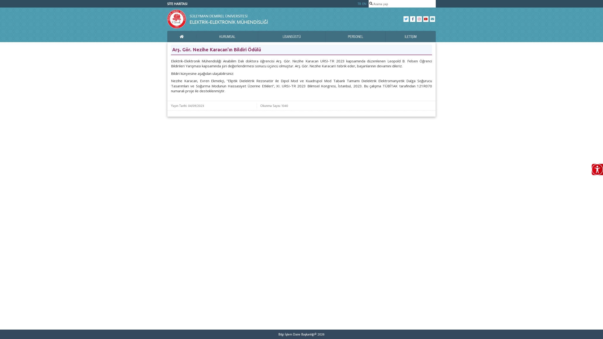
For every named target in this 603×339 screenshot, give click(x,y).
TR (359, 4)
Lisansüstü (292, 36)
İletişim (411, 36)
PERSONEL (355, 36)
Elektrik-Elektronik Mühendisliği (229, 22)
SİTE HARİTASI (177, 4)
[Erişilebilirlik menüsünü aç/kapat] (597, 169)
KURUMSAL (227, 36)
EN (364, 4)
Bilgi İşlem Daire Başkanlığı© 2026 (301, 334)
